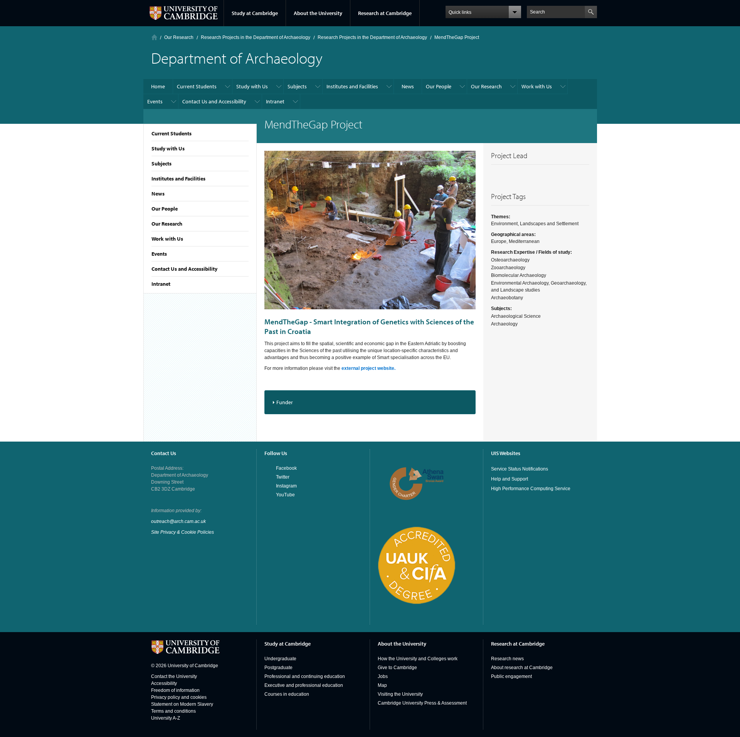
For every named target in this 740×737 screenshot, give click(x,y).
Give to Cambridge (397, 667)
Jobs (383, 676)
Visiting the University (400, 694)
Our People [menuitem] (438, 86)
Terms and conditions (173, 711)
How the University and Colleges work (417, 658)
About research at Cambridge (522, 667)
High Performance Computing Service (530, 488)
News (158, 193)
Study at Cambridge (255, 13)
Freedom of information (175, 690)
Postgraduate (278, 667)
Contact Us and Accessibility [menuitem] (214, 101)
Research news (507, 658)
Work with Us (167, 238)
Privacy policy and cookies (179, 697)
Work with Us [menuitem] (536, 86)
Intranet (160, 283)
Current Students (171, 133)
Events (159, 253)
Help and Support (509, 479)
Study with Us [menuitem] (252, 86)
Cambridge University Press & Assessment (422, 703)
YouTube (285, 495)
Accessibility (164, 683)
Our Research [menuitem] (486, 86)
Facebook (286, 468)
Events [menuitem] (155, 101)
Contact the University (174, 676)
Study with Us (168, 148)
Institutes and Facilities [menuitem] (352, 86)
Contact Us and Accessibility (184, 268)
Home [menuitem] (158, 86)
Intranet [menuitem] (275, 101)
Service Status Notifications (519, 469)
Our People (164, 208)
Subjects (161, 163)
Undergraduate (280, 658)
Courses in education (286, 694)
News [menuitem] (408, 86)
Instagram (286, 486)
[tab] (370, 402)
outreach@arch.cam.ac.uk (178, 521)
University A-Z (165, 718)
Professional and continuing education (304, 676)
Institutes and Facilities (178, 178)
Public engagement (511, 676)
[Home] (154, 37)
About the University (318, 13)
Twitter (282, 477)
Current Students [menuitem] (197, 86)
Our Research (166, 223)
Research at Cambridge (385, 13)
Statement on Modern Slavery (182, 704)
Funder (284, 402)
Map (382, 685)
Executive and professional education (303, 685)
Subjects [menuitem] (297, 86)
